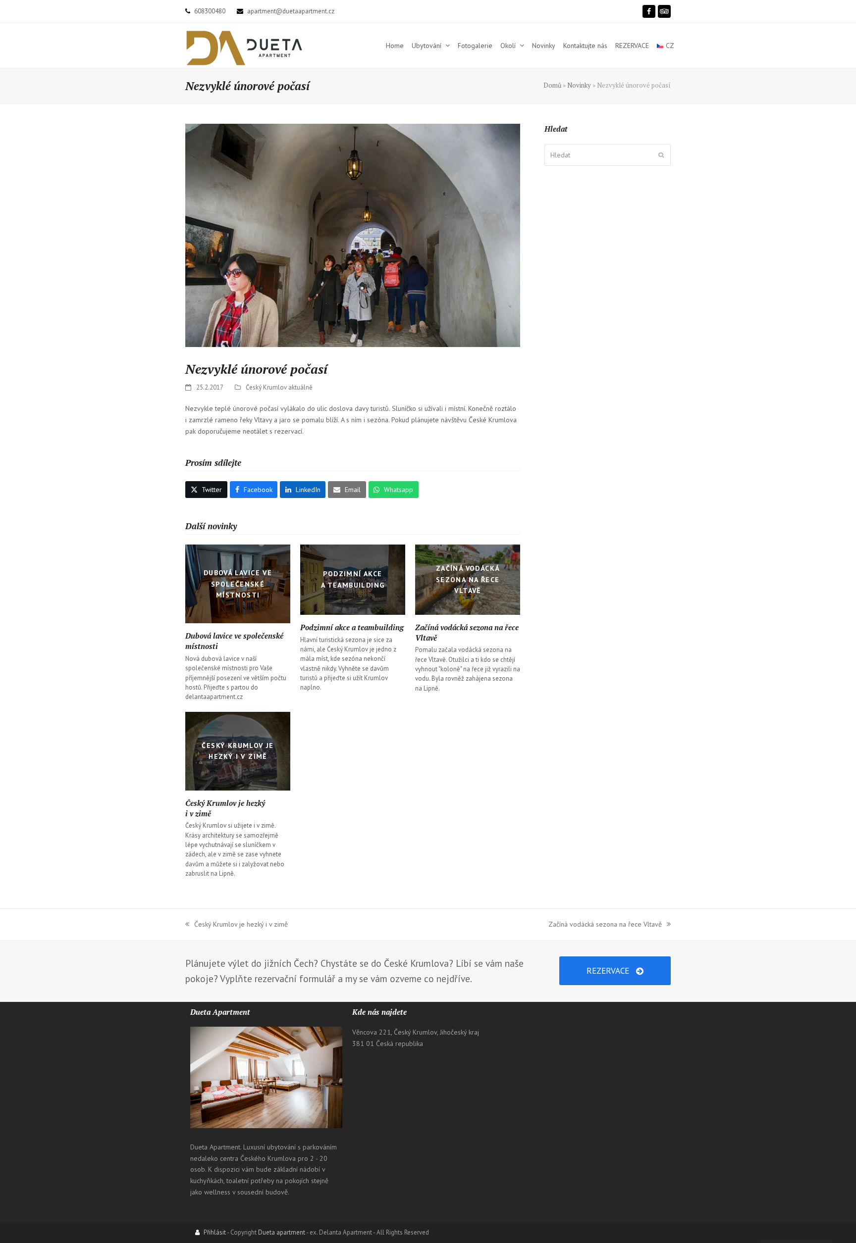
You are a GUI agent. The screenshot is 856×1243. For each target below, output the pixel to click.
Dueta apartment (281, 1232)
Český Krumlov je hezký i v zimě (236, 925)
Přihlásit (215, 1232)
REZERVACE (608, 970)
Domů (552, 85)
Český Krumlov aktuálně (279, 387)
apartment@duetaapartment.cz (290, 11)
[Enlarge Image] (352, 236)
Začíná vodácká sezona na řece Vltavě (605, 925)
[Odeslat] (661, 155)
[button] (206, 489)
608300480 (209, 11)
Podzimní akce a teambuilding (352, 627)
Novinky (579, 85)
